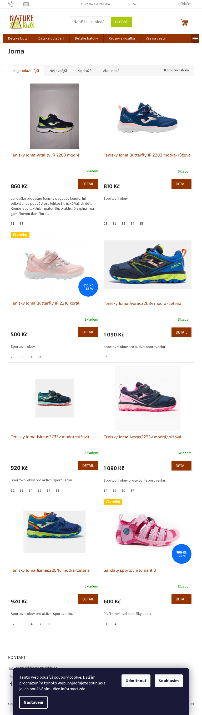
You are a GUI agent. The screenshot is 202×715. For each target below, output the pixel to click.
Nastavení (33, 702)
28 (12, 357)
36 (105, 357)
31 (12, 223)
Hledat (121, 21)
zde (82, 689)
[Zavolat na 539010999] (16, 4)
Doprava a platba (95, 4)
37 (48, 490)
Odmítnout (136, 681)
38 (57, 490)
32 (12, 490)
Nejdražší (85, 71)
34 (132, 223)
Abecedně (111, 71)
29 (105, 223)
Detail (88, 184)
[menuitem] (18, 38)
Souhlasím (169, 681)
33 (21, 223)
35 (141, 223)
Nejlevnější (58, 71)
